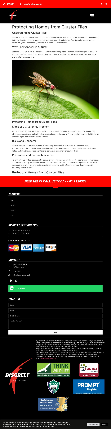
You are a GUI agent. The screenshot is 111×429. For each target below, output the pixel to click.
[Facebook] (102, 4)
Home (12, 200)
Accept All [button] (104, 424)
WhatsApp (21, 288)
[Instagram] (106, 4)
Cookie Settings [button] (93, 424)
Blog (12, 215)
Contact (13, 210)
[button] (92, 16)
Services (13, 205)
